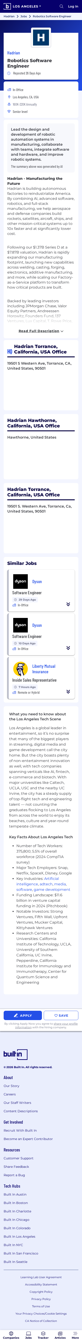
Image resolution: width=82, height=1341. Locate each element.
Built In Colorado (17, 1228)
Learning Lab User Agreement (41, 1277)
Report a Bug (14, 1175)
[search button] (61, 6)
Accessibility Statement (41, 1284)
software (24, 889)
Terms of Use (41, 1306)
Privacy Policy (41, 1299)
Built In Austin (15, 1194)
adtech (46, 884)
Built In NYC (13, 1245)
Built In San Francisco (21, 1253)
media (60, 884)
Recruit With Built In (20, 1130)
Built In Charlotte (17, 1211)
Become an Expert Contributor (28, 1139)
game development (52, 889)
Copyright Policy (41, 1291)
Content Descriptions (21, 1111)
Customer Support (18, 1158)
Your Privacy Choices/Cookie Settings (41, 1313)
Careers (10, 1094)
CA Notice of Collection (41, 1321)
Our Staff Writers (17, 1103)
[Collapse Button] (68, 604)
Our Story (11, 1086)
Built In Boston (16, 1203)
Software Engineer (27, 592)
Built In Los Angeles (19, 1236)
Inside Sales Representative (34, 680)
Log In (73, 6)
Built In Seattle (15, 1262)
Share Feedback (16, 1167)
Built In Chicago (16, 1220)
